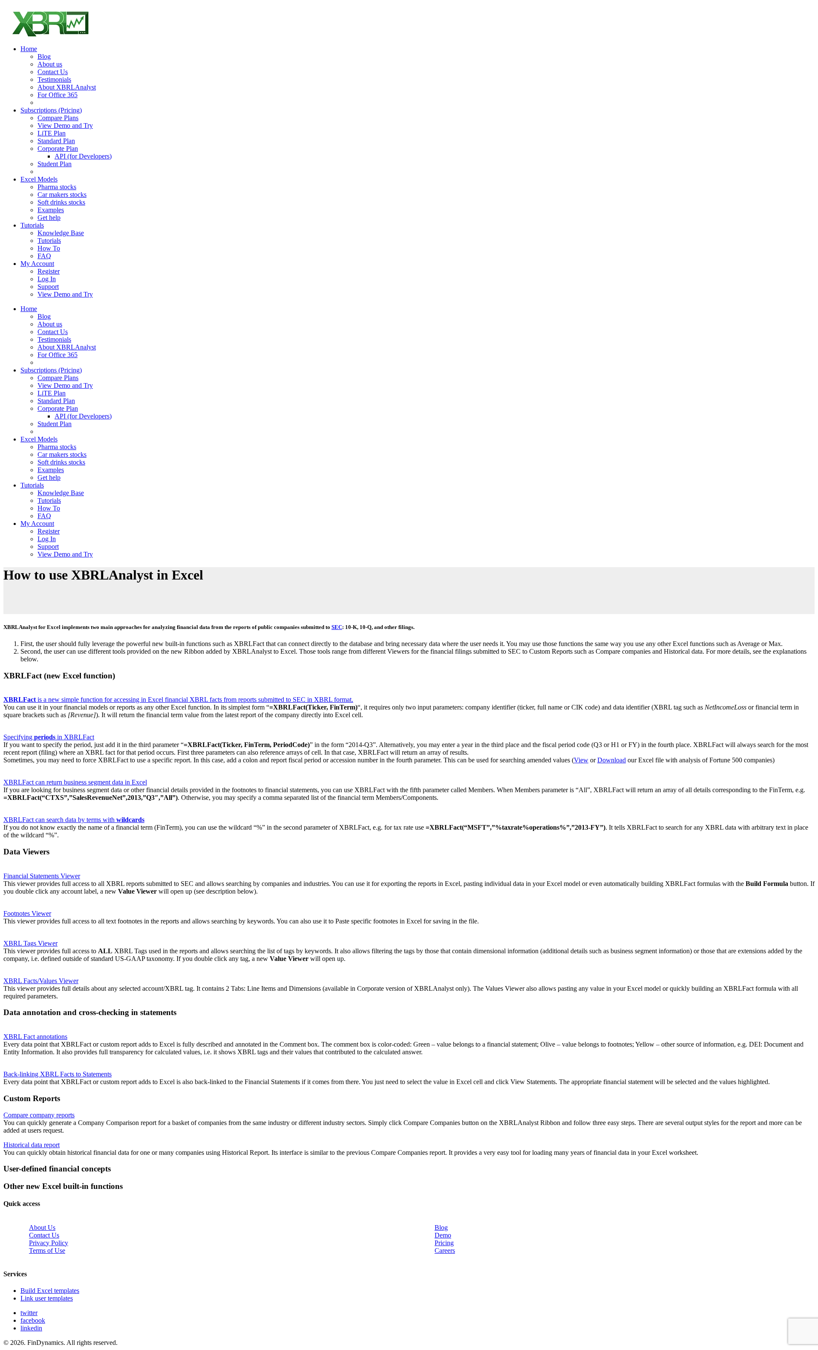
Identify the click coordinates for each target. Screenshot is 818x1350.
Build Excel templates (49, 1290)
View (581, 760)
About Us (42, 1227)
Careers (445, 1250)
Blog (441, 1227)
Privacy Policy (48, 1242)
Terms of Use (47, 1250)
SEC (336, 627)
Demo (443, 1235)
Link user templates (46, 1298)
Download (611, 760)
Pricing (444, 1242)
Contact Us (44, 1235)
